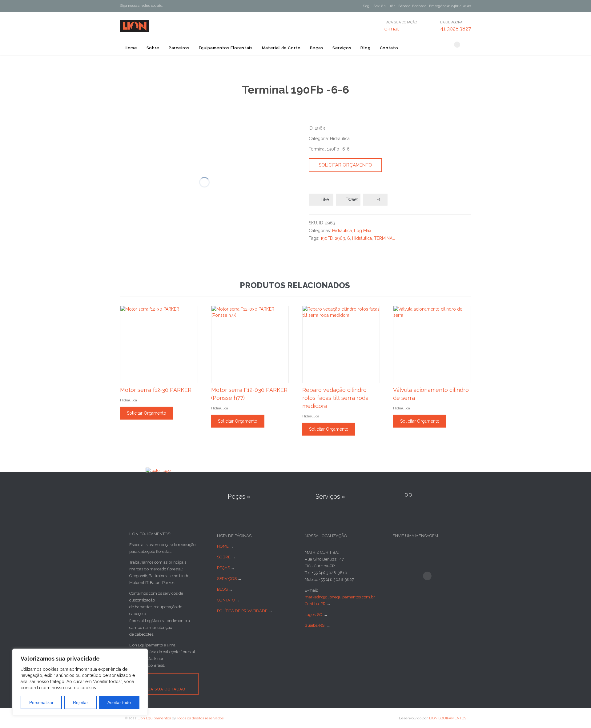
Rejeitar (80, 702)
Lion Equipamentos (154, 718)
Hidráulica (342, 230)
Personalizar (41, 702)
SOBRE (224, 557)
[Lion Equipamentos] (134, 26)
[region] (80, 682)
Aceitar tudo (119, 702)
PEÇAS (223, 567)
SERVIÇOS (227, 578)
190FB (326, 238)
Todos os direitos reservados (200, 718)
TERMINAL (384, 238)
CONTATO (226, 600)
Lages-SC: (314, 614)
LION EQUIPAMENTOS (447, 718)
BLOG (222, 589)
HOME (223, 546)
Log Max (362, 230)
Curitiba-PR (315, 603)
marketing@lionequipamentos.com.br (340, 597)
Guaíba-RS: (315, 625)
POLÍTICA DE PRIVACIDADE (242, 611)
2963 (340, 238)
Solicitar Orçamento (345, 165)
